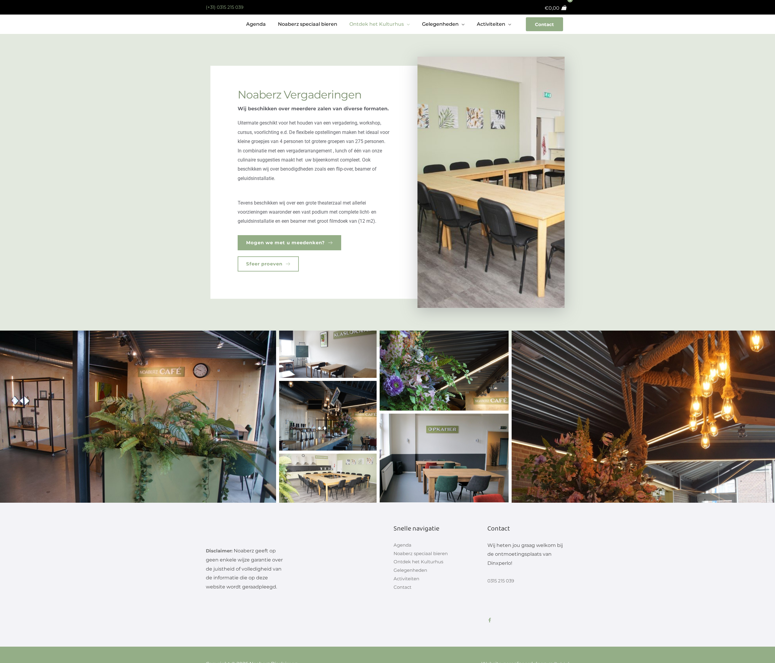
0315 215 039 (502, 581)
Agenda (403, 545)
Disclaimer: (220, 551)
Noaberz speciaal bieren (422, 554)
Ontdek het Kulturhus (420, 563)
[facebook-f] (490, 620)
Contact (544, 24)
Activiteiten (408, 581)
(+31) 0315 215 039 (226, 7)
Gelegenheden (412, 572)
